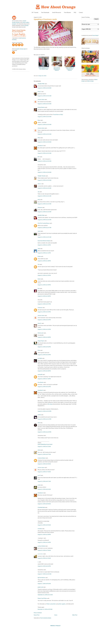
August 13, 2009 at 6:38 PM (44, 371)
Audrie (39, 414)
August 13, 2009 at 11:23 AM (44, 203)
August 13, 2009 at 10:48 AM (44, 172)
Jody (39, 248)
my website (25, 25)
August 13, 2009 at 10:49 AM (44, 180)
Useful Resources (56, 12)
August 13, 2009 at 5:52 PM (44, 346)
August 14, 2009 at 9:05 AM (44, 525)
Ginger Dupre (41, 340)
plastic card (40, 587)
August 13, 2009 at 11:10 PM (44, 419)
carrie (39, 231)
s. (38, 561)
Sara (39, 422)
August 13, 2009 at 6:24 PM (44, 354)
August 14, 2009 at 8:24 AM (44, 489)
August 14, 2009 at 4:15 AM (44, 446)
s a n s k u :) (40, 554)
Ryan (39, 120)
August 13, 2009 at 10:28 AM (44, 88)
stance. (39, 183)
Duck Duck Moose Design (44, 240)
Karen (39, 279)
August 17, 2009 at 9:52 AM (44, 583)
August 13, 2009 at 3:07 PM (44, 304)
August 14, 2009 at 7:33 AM (44, 471)
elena (39, 450)
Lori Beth (40, 358)
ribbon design (90, 81)
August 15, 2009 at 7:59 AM (44, 550)
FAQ (75, 12)
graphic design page (21, 49)
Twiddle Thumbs (41, 176)
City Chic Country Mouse (43, 223)
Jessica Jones (41, 99)
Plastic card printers (51, 604)
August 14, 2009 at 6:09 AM (44, 464)
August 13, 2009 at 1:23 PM (44, 245)
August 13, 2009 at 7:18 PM (44, 378)
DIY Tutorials (35, 12)
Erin (39, 156)
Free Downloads (45, 12)
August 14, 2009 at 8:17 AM (44, 481)
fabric (45, 75)
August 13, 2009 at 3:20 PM (44, 311)
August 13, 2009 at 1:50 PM (44, 275)
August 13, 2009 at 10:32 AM (44, 95)
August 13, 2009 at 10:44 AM (44, 153)
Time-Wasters (67, 12)
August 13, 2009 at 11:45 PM (44, 432)
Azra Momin (40, 382)
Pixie (39, 350)
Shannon (40, 207)
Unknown (40, 307)
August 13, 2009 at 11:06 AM (44, 188)
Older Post (74, 615)
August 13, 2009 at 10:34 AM (44, 124)
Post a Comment (38, 612)
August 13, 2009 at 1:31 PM (44, 253)
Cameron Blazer (41, 458)
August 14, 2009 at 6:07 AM (44, 454)
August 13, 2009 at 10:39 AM (44, 142)
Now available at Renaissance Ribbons (70, 69)
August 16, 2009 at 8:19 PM (44, 566)
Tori (38, 264)
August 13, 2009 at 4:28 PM (44, 337)
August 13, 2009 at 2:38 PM (44, 296)
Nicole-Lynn (40, 333)
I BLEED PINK (41, 83)
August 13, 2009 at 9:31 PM (44, 386)
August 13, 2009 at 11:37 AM (44, 227)
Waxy (39, 137)
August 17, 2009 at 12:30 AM (44, 574)
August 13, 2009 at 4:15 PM (44, 329)
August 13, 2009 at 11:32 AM (44, 219)
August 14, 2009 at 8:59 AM (44, 503)
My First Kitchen (41, 577)
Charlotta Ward (41, 507)
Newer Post (36, 615)
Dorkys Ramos (41, 107)
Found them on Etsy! (58, 114)
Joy (38, 191)
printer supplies (61, 604)
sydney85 (40, 374)
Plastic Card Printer (42, 598)
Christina (40, 528)
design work (41, 75)
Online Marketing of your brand (45, 444)
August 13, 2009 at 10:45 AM (44, 161)
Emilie (39, 256)
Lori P (39, 475)
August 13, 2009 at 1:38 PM (44, 260)
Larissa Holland (41, 546)
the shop (50, 404)
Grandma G (40, 145)
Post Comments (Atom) (45, 618)
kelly (39, 199)
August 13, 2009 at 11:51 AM (44, 237)
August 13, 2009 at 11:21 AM (44, 196)
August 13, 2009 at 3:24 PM (44, 319)
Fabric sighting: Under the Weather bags (44, 68)
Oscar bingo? (95, 35)
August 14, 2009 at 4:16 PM (44, 542)
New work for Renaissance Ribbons (57, 69)
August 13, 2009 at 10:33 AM (44, 103)
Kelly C (39, 91)
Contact (81, 12)
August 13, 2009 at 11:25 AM (44, 211)
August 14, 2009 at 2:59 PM (44, 534)
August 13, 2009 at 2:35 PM (44, 284)
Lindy (39, 485)
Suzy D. (39, 323)
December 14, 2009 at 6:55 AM (45, 609)
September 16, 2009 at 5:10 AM (45, 594)
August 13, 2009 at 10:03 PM (44, 411)
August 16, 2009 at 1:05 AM (44, 558)
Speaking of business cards (45, 19)
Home (55, 615)
